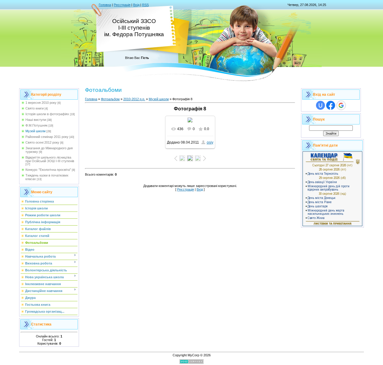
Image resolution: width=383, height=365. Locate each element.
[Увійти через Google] (341, 105)
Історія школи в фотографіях (47, 114)
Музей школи (35, 131)
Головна (105, 5)
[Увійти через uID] (320, 105)
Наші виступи (35, 119)
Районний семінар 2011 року (47, 137)
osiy (210, 142)
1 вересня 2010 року (41, 102)
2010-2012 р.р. (134, 99)
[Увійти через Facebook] (330, 105)
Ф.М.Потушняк (36, 125)
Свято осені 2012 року (42, 142)
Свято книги (34, 108)
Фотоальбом (110, 99)
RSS (145, 5)
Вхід (136, 5)
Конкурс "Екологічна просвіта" (48, 169)
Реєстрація (122, 5)
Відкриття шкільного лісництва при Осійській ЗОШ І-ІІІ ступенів (49, 159)
